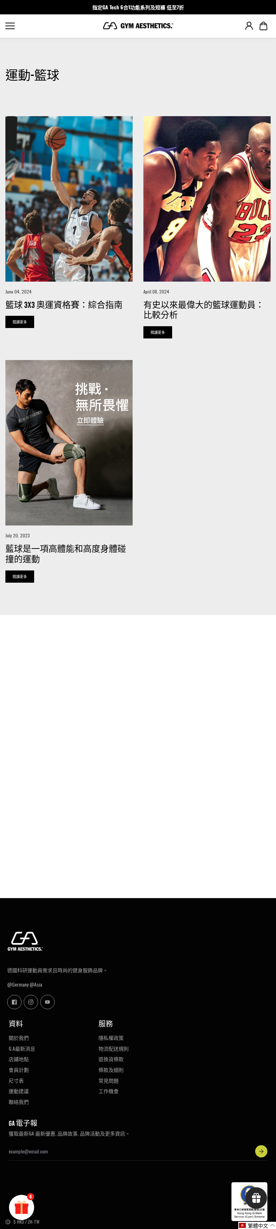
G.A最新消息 (22, 1048)
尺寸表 (16, 1080)
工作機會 (108, 1090)
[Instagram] (31, 1002)
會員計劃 (19, 1069)
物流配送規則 (113, 1048)
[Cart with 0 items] (263, 26)
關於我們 (19, 1037)
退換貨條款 (111, 1058)
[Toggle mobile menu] (51, 26)
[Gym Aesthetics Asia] (138, 26)
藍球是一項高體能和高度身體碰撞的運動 (65, 554)
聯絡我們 (19, 1101)
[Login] (249, 26)
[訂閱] (261, 1151)
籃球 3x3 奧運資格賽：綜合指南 (64, 305)
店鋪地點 (19, 1058)
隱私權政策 (111, 1037)
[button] (263, 26)
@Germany (17, 984)
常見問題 (108, 1080)
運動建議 (19, 1090)
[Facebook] (14, 1002)
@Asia (35, 984)
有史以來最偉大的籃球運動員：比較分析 (203, 310)
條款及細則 (111, 1069)
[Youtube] (47, 1002)
